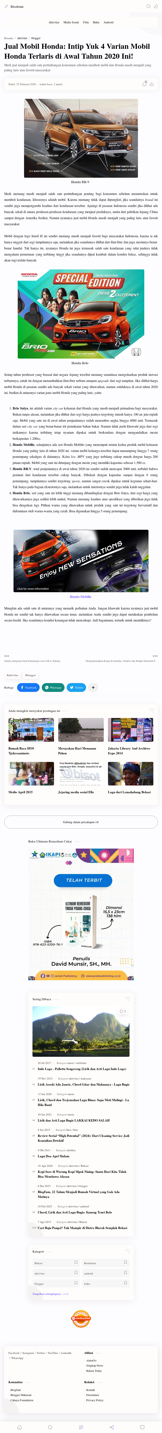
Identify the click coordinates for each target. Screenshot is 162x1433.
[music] (71, 1063)
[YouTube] (53, 1353)
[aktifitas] (71, 1150)
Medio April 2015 (20, 792)
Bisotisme (17, 6)
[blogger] (83, 1186)
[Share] (111, 1427)
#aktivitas (12, 675)
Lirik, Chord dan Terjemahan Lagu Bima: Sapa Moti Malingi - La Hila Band (83, 1102)
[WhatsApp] (17, 1358)
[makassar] (86, 1078)
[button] (156, 6)
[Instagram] (28, 1353)
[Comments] (142, 1427)
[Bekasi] (85, 1165)
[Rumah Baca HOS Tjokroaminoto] (31, 730)
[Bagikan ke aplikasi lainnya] (93, 687)
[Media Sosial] (71, 22)
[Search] (148, 6)
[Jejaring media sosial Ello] (81, 774)
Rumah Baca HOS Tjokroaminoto (21, 750)
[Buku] (96, 22)
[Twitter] (41, 1353)
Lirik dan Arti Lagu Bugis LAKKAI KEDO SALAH (74, 1120)
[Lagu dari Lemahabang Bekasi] (131, 774)
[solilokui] (81, 1063)
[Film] (86, 22)
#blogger (30, 675)
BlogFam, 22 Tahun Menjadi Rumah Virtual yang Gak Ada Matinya (79, 1194)
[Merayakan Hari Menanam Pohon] (81, 730)
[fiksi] (69, 1129)
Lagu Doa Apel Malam (53, 1156)
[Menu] (81, 1427)
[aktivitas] (74, 1078)
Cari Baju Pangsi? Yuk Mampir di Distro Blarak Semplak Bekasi (82, 1227)
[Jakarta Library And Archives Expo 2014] (131, 730)
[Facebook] (14, 1353)
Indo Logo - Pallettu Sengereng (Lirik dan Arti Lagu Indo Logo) (82, 1068)
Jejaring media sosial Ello (76, 792)
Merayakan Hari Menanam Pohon (77, 750)
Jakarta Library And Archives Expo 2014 (129, 750)
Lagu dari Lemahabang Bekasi (129, 792)
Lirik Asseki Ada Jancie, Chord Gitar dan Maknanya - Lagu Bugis (84, 1084)
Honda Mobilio (81, 596)
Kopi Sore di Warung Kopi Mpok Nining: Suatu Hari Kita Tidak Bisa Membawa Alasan (82, 1174)
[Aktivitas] (54, 22)
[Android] (108, 22)
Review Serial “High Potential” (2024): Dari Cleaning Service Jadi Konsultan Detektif (83, 1138)
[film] (75, 1129)
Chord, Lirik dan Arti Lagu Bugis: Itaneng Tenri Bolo (75, 1212)
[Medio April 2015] (31, 774)
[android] (84, 1206)
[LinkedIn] (66, 1353)
